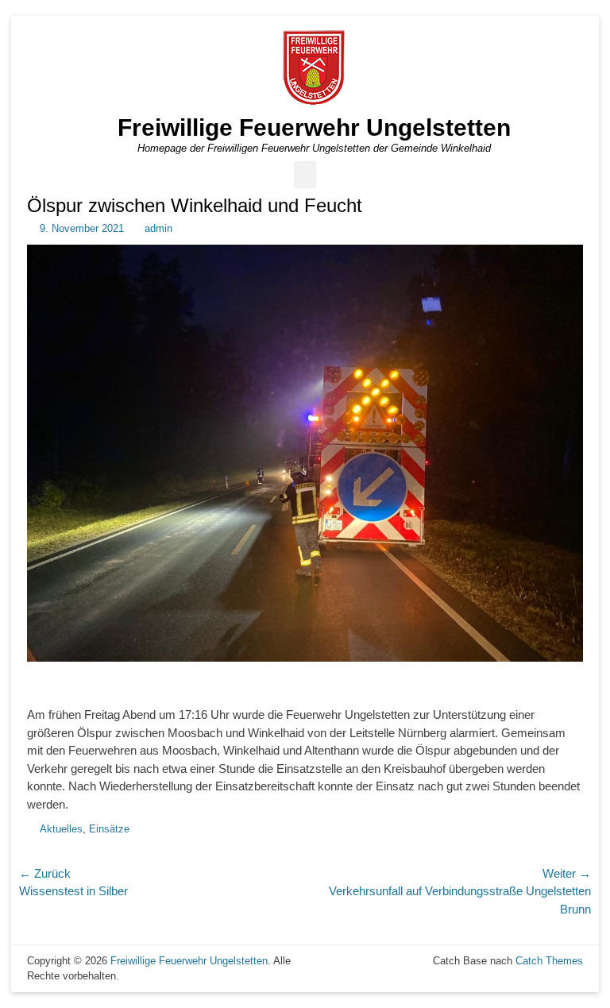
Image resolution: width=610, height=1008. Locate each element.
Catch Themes (549, 961)
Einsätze (109, 829)
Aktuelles (61, 829)
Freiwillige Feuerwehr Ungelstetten (314, 127)
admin (158, 228)
